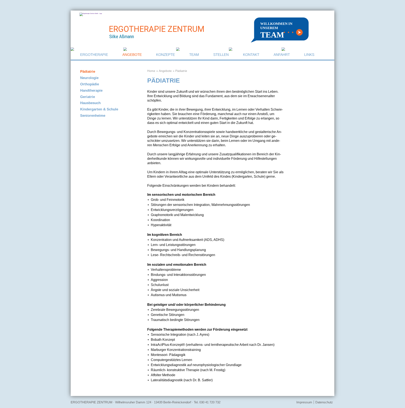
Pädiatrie (87, 72)
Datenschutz (324, 402)
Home (151, 70)
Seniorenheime (92, 116)
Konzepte (165, 55)
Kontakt (251, 55)
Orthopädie (89, 84)
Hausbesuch (90, 103)
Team (194, 55)
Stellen (221, 55)
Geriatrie (87, 97)
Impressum (304, 402)
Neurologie (89, 78)
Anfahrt (282, 55)
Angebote (132, 55)
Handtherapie (91, 91)
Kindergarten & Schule (99, 109)
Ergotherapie (94, 55)
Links (309, 55)
